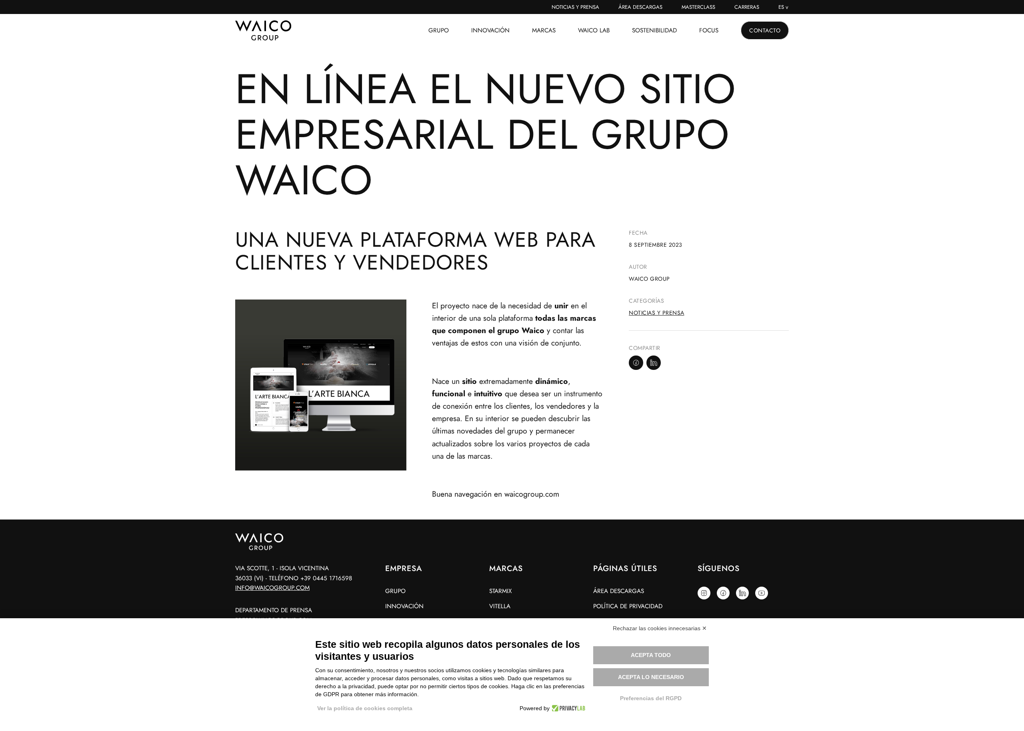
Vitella (499, 606)
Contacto (764, 30)
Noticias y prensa (656, 313)
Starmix (500, 591)
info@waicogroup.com (272, 587)
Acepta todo (651, 655)
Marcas (544, 30)
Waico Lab (594, 30)
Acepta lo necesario (651, 677)
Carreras (746, 7)
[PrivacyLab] (567, 708)
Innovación (490, 30)
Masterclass (698, 7)
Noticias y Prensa (575, 7)
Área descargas (640, 7)
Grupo (438, 30)
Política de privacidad (627, 606)
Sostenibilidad (654, 30)
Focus (708, 30)
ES (781, 7)
